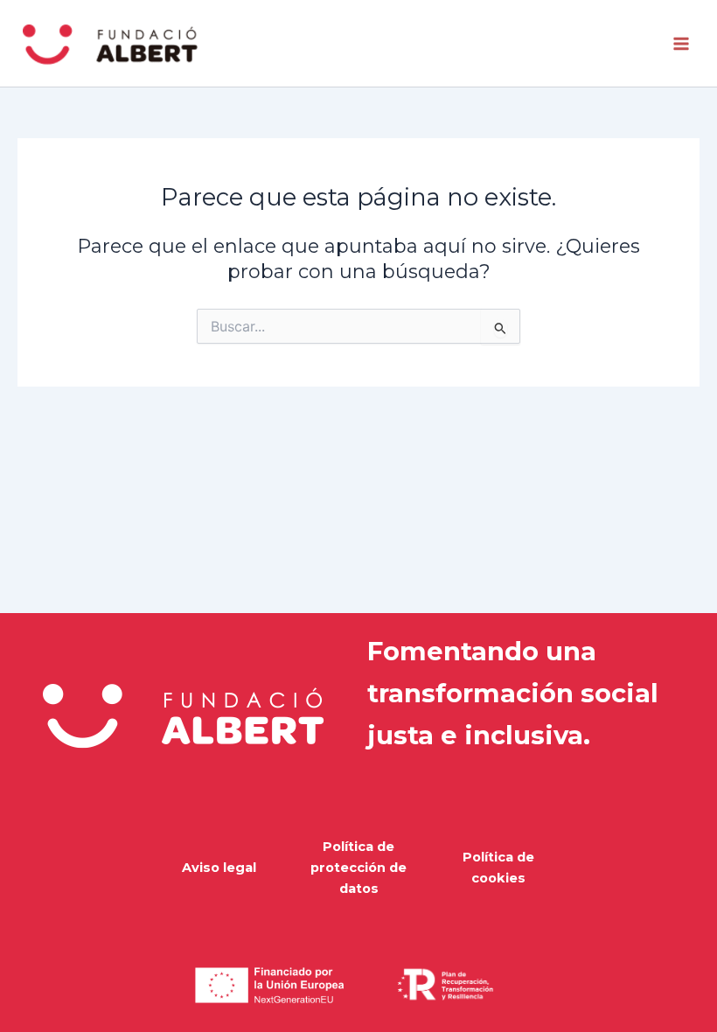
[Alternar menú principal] (681, 43)
